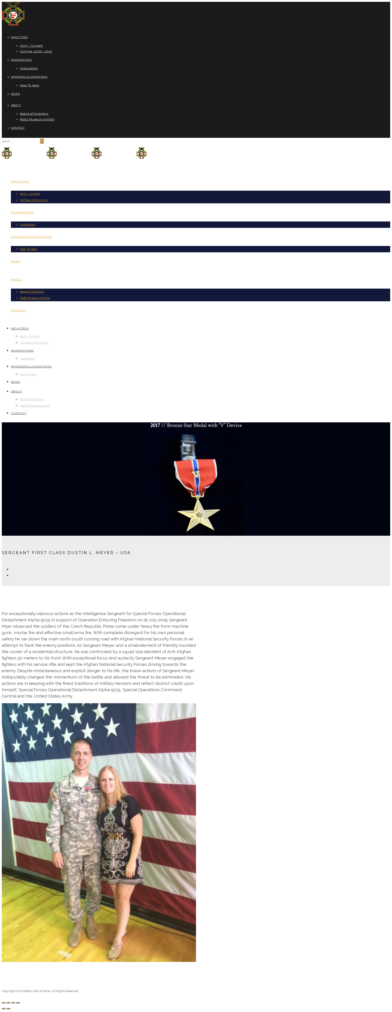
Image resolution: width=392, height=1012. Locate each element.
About (16, 105)
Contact (18, 127)
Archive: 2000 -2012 (36, 51)
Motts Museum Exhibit (37, 119)
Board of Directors (34, 113)
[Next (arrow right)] (8, 1008)
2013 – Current (31, 45)
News (15, 93)
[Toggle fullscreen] (13, 1002)
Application (29, 68)
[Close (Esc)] (3, 1002)
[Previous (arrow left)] (3, 1008)
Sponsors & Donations (29, 76)
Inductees (19, 37)
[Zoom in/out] (18, 1002)
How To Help (29, 85)
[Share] (8, 1002)
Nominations (21, 59)
